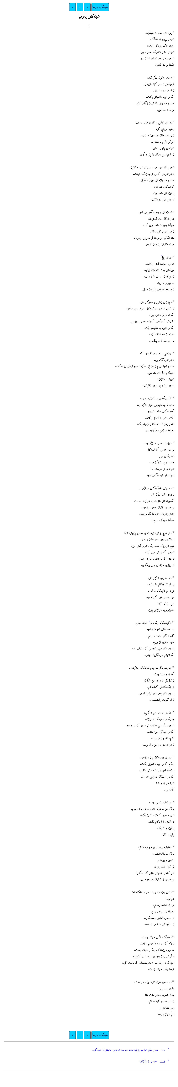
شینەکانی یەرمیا (100, 7)
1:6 (163, 1050)
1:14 (162, 1061)
